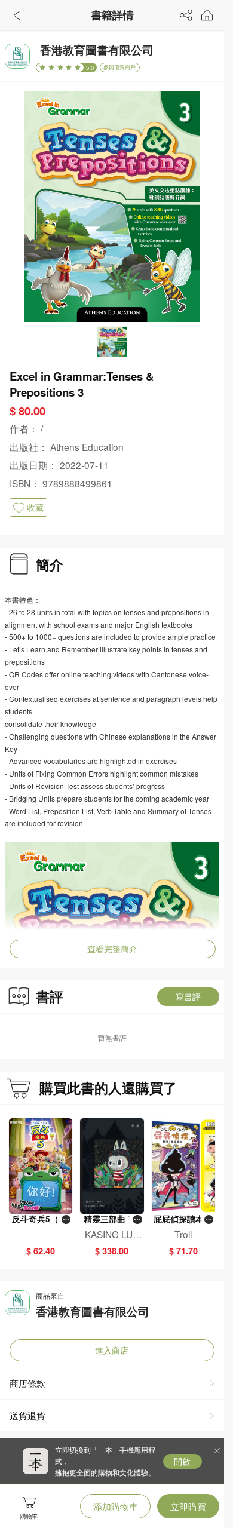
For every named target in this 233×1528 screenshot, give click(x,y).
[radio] (43, 67)
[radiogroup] (60, 67)
